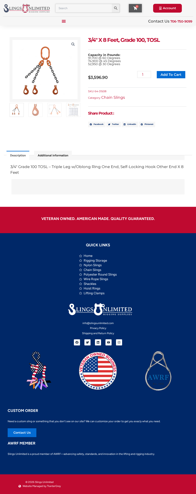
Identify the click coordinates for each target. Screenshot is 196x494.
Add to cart (171, 75)
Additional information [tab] (53, 155)
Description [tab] (18, 155)
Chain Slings (113, 97)
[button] (64, 21)
